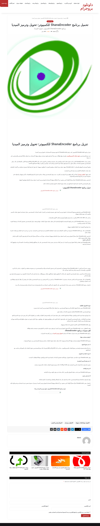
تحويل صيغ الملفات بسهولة (82, 423)
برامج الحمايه (27, 3)
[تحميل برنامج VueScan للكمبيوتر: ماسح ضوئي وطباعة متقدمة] (39, 461)
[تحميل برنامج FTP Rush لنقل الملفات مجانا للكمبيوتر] (18, 461)
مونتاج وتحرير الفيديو (56, 423)
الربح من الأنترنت (68, 3)
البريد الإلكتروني (87, 506)
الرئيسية (65, 18)
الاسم (89, 499)
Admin (54, 31)
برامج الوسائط (52, 3)
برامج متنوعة (4, 3)
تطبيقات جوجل (19, 3)
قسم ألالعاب (11, 3)
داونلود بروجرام (68, 423)
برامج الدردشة (35, 3)
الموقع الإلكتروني (45, 506)
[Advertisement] (50, 132)
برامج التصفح (59, 3)
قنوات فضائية (76, 3)
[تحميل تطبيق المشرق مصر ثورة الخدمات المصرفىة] (60, 461)
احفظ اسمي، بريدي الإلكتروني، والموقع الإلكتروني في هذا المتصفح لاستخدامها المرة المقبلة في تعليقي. (68, 512)
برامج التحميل (43, 3)
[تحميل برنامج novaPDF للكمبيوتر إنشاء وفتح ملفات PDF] (81, 461)
